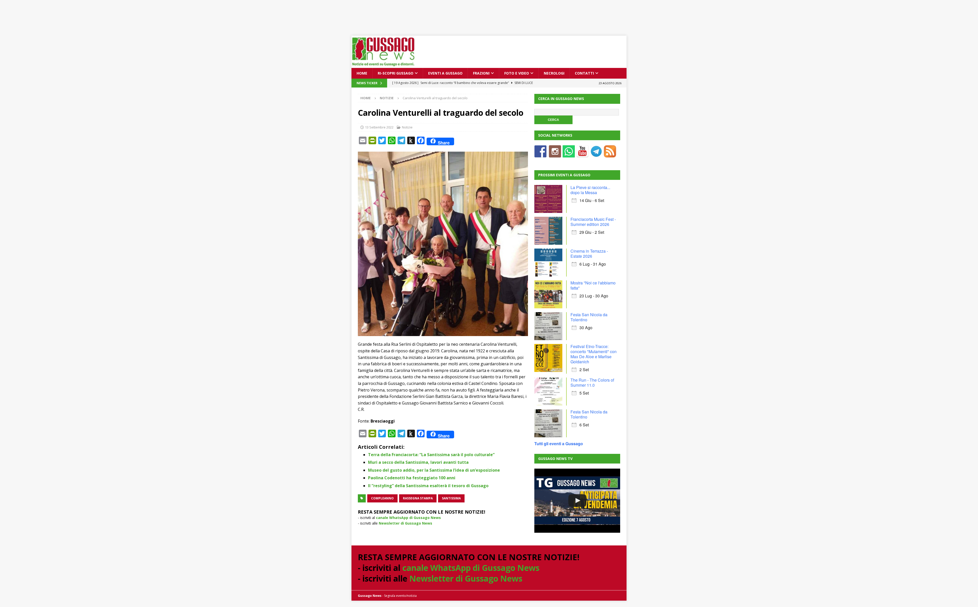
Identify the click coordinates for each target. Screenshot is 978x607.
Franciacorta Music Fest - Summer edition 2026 (593, 221)
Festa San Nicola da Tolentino (588, 317)
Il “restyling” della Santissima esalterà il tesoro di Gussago (428, 485)
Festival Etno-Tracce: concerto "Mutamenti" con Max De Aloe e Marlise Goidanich (593, 354)
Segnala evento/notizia (400, 596)
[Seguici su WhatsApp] (569, 154)
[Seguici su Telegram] (596, 154)
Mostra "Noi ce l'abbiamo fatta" (593, 285)
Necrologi (554, 73)
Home (362, 73)
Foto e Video (516, 73)
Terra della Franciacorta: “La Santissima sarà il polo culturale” (431, 454)
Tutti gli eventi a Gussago (558, 443)
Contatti (584, 73)
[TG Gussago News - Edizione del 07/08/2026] (577, 501)
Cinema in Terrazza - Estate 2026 (589, 253)
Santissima (451, 498)
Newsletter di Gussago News (405, 523)
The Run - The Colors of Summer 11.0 (592, 382)
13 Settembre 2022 (379, 127)
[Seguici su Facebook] (540, 154)
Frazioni (481, 73)
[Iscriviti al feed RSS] (610, 154)
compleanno (382, 498)
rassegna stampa (418, 498)
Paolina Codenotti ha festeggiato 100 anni (411, 478)
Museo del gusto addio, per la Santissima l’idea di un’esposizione (434, 470)
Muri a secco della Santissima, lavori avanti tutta (418, 462)
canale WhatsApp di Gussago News (408, 517)
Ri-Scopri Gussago (395, 73)
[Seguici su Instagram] (555, 154)
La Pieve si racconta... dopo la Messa (590, 189)
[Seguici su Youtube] (582, 154)
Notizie (407, 127)
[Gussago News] (383, 65)
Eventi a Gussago (445, 73)
